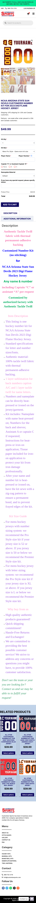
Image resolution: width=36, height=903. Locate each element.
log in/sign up (29, 8)
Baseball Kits (7, 856)
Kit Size (8, 148)
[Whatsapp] (10, 888)
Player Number (27, 156)
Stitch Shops (6, 835)
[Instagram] (14, 888)
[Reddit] (18, 888)
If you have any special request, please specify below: (18, 181)
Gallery (5, 837)
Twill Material (7, 863)
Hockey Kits (6, 854)
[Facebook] (3, 888)
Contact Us (6, 840)
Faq (3, 842)
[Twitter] (7, 888)
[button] (32, 40)
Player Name (9, 156)
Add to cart (10, 204)
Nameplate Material (8, 172)
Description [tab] (10, 213)
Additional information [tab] (17, 219)
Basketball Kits (7, 858)
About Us (5, 833)
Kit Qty (7, 139)
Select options (8, 753)
